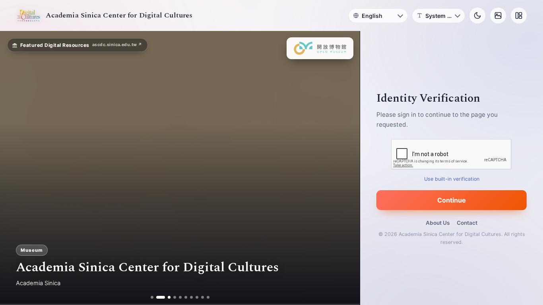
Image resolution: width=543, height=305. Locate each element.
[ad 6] (185, 297)
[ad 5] (180, 297)
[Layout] (518, 15)
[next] (345, 168)
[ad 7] (191, 297)
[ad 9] (202, 297)
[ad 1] (152, 297)
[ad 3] (166, 297)
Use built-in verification (451, 179)
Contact (467, 223)
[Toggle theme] (477, 15)
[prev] (14, 168)
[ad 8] (197, 297)
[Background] (498, 15)
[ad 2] (157, 297)
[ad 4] (174, 297)
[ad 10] (208, 297)
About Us (438, 223)
